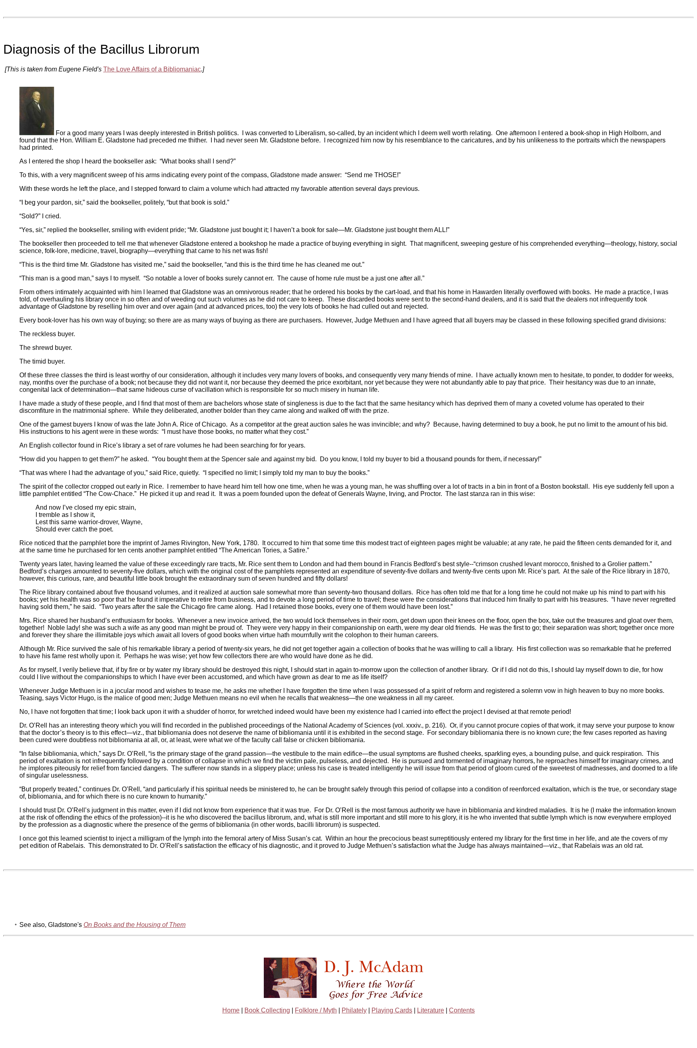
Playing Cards (391, 1010)
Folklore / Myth (316, 1010)
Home (231, 1010)
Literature (430, 1010)
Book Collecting (267, 1010)
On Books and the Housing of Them (134, 924)
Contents (462, 1010)
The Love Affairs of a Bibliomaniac (152, 69)
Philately (354, 1010)
